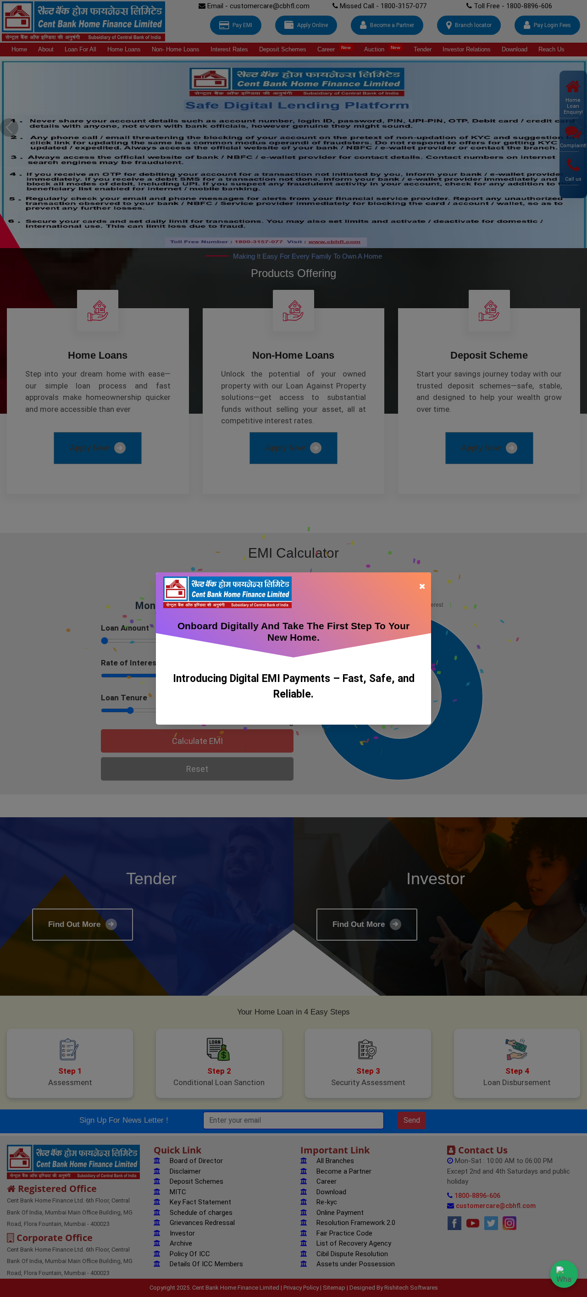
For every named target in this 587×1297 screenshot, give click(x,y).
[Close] (422, 585)
